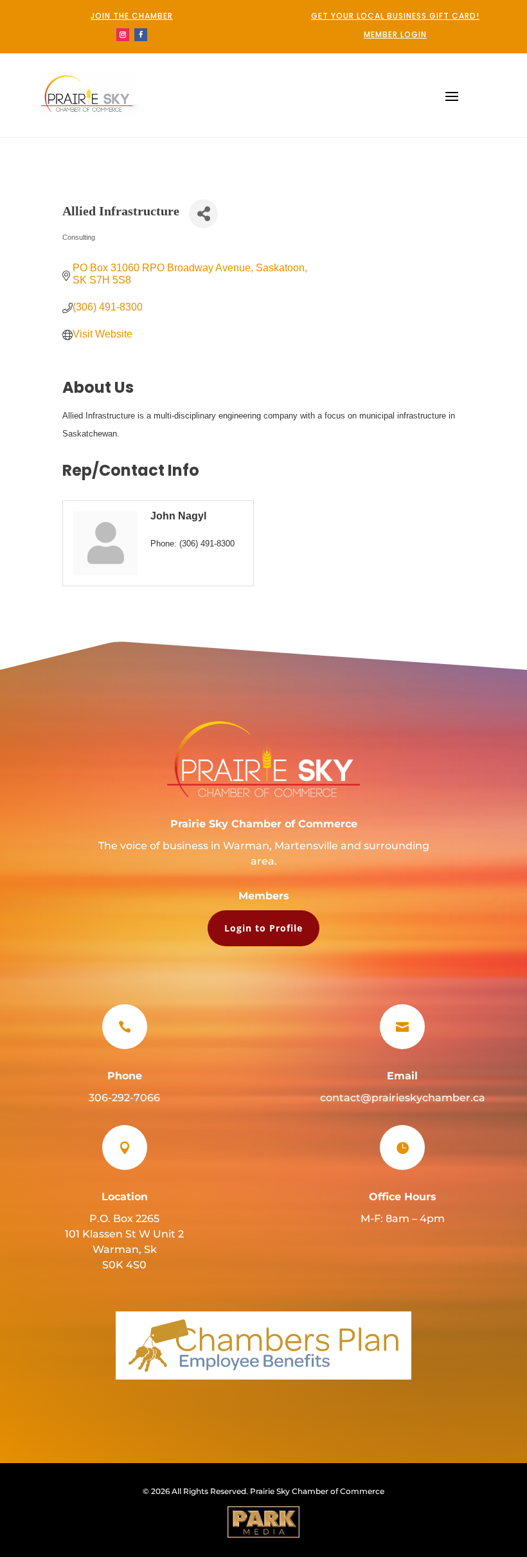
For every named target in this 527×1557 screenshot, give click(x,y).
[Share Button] (203, 213)
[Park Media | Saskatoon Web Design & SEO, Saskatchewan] (263, 1522)
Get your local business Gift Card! (395, 15)
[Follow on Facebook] (140, 34)
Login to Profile (263, 928)
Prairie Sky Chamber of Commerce (263, 824)
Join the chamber (132, 15)
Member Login (395, 34)
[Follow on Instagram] (122, 34)
